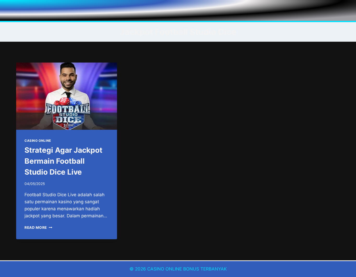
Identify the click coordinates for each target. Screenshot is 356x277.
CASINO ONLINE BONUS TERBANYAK (187, 269)
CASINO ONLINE (37, 141)
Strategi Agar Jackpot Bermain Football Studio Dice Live (63, 161)
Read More (38, 227)
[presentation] (66, 96)
